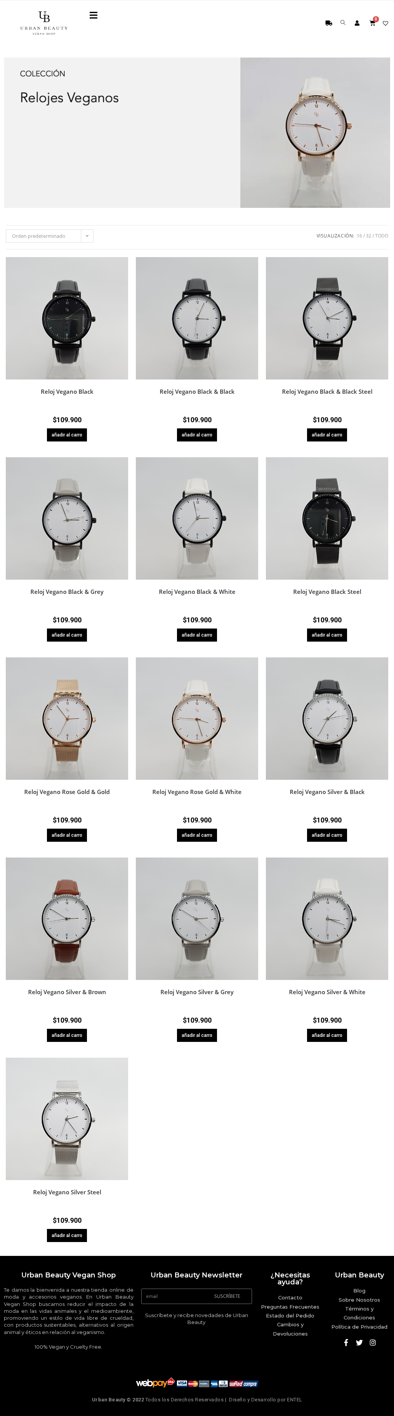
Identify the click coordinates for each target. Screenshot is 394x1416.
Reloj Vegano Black (67, 391)
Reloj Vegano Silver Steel (67, 1192)
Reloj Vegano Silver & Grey (197, 992)
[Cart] (373, 24)
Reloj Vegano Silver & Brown (67, 992)
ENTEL (294, 1400)
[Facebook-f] (345, 1342)
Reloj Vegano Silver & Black (327, 792)
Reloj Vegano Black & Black (197, 391)
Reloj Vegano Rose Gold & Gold (67, 792)
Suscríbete (227, 1296)
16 (359, 235)
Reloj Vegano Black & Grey (67, 591)
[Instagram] (372, 1342)
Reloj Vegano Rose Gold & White (197, 792)
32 (368, 235)
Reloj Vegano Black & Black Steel (327, 391)
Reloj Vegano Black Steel (327, 591)
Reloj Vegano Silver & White (327, 992)
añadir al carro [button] (67, 435)
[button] (123, 275)
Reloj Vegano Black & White (197, 591)
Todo (381, 235)
